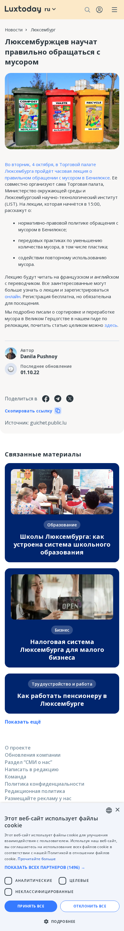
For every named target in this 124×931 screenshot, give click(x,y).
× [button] (117, 810)
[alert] (62, 867)
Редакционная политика (35, 791)
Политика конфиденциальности (44, 783)
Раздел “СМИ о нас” (28, 762)
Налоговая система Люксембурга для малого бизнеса (62, 649)
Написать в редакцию (32, 769)
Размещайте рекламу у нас (38, 798)
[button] (62, 867)
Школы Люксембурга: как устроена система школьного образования (62, 544)
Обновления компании (32, 755)
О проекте (18, 747)
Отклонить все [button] (89, 906)
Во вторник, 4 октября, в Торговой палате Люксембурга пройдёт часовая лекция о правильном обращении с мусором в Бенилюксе (57, 171)
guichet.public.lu (48, 422)
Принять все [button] (30, 906)
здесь (110, 325)
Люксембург (43, 30)
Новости (14, 30)
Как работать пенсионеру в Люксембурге (62, 700)
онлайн (12, 296)
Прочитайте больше (37, 858)
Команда (15, 776)
